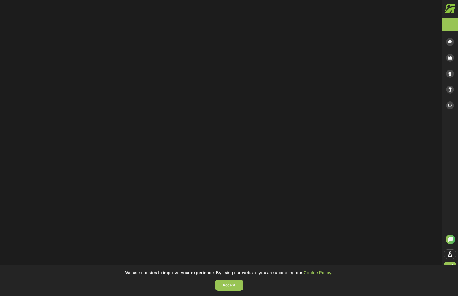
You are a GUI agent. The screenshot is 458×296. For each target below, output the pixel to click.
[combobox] (450, 24)
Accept (229, 285)
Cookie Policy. (317, 272)
